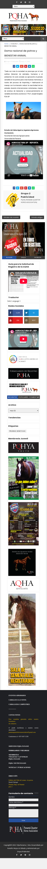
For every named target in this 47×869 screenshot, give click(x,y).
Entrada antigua (37, 217)
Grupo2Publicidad (23, 851)
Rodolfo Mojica (12, 848)
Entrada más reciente (11, 217)
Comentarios (34, 397)
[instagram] (29, 2)
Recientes (12, 397)
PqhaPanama (21, 845)
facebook (37, 257)
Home (6, 44)
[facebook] (16, 2)
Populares (23, 397)
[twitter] (21, 2)
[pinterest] (25, 2)
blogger (9, 257)
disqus (23, 257)
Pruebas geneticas (17, 431)
